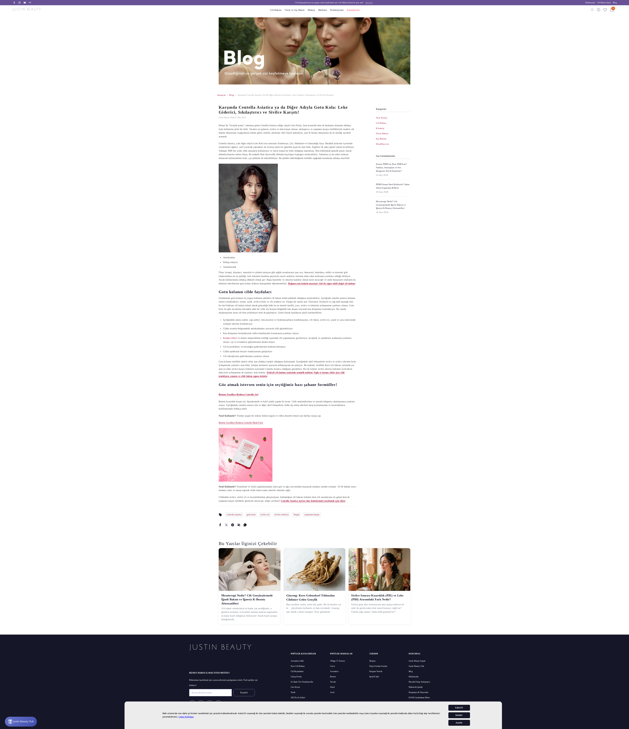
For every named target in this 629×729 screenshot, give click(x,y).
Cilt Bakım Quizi (604, 2)
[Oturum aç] (598, 10)
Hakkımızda (590, 2)
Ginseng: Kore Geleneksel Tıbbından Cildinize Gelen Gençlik (310, 597)
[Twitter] (226, 524)
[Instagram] (19, 3)
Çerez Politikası (186, 717)
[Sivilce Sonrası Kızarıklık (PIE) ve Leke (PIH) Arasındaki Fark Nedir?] (379, 569)
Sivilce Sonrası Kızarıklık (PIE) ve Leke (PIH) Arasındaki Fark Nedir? (377, 597)
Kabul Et (459, 708)
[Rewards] (21, 722)
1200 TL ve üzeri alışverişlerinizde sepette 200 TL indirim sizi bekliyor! (327, 2)
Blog (615, 2)
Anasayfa (221, 95)
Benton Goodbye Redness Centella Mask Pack (241, 422)
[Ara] (592, 10)
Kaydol (244, 692)
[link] (314, 50)
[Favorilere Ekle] (605, 10)
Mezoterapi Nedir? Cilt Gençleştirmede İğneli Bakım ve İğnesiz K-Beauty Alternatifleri (247, 599)
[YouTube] (25, 3)
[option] (327, 2)
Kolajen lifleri (230, 338)
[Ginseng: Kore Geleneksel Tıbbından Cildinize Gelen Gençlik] (314, 569)
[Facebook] (14, 3)
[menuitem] (393, 117)
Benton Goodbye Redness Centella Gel (238, 394)
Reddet (459, 715)
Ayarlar (459, 723)
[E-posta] (30, 3)
